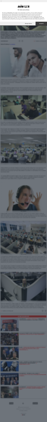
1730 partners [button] (9, 12)
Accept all (41, 23)
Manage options (28, 23)
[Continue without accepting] (1, 1)
